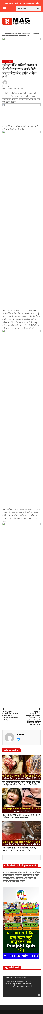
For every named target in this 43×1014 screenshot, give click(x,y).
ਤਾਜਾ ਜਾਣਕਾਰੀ (12, 33)
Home (4, 33)
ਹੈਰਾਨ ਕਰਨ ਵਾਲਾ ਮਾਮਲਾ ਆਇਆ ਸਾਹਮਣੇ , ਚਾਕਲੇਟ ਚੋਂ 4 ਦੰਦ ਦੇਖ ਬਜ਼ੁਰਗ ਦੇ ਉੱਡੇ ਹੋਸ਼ (19, 849)
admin (7, 86)
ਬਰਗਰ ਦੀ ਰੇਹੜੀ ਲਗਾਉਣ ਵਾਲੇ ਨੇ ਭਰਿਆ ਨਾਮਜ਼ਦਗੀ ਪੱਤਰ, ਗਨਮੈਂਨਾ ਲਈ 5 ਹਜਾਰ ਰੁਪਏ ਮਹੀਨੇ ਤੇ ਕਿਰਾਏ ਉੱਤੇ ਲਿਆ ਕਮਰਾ (33, 717)
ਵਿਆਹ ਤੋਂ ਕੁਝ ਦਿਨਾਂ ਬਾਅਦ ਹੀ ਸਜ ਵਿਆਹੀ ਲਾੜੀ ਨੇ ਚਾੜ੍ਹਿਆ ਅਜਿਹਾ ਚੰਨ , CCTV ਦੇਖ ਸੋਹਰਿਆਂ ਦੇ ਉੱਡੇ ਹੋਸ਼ (21, 783)
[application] (22, 986)
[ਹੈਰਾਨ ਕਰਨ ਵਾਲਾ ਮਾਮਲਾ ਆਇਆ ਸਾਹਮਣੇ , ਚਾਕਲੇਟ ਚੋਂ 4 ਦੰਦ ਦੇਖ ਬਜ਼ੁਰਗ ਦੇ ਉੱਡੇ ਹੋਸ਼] (21, 833)
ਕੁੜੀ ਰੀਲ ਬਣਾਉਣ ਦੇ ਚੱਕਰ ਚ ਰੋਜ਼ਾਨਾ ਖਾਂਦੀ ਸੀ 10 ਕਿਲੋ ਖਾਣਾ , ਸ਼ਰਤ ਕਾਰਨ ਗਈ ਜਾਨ (21, 816)
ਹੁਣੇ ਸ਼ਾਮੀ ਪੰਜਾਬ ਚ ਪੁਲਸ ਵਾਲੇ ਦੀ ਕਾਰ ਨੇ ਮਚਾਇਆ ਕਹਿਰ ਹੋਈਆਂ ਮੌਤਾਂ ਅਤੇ (10, 715)
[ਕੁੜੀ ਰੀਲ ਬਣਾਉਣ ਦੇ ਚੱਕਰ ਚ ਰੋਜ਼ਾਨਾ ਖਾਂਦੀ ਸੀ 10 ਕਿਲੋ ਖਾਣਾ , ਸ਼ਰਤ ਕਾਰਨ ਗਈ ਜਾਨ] (21, 800)
